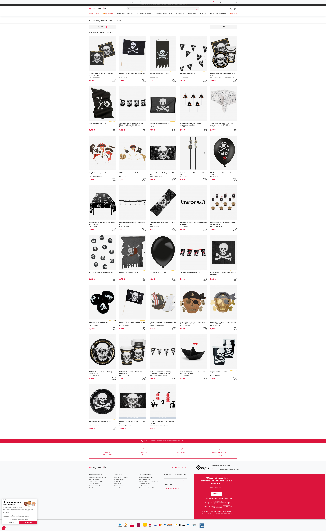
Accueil (91, 17)
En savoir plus (10, 522)
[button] (4, 528)
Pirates (110, 17)
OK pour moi (28, 522)
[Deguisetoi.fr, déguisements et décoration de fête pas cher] (97, 8)
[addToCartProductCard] (114, 80)
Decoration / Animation (100, 17)
